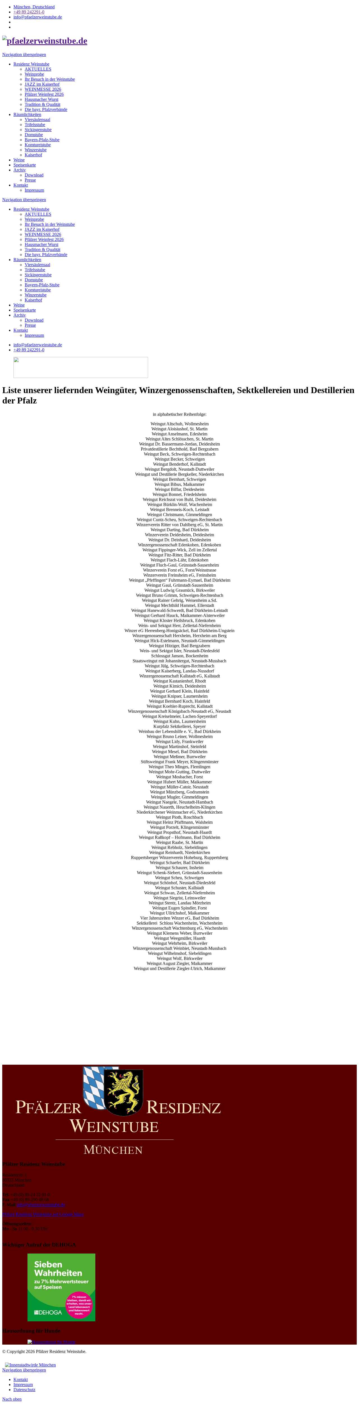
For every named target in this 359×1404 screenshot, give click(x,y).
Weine (19, 305)
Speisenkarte (24, 310)
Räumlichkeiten (27, 259)
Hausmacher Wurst (41, 244)
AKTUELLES (38, 214)
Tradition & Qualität (42, 249)
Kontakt (20, 330)
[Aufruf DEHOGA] (61, 1319)
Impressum (34, 335)
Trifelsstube (35, 269)
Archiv (19, 315)
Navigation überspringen (24, 54)
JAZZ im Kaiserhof (42, 229)
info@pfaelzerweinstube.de (41, 1204)
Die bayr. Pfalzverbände (46, 254)
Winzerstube (36, 295)
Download (34, 320)
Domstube (34, 279)
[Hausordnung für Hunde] (51, 1342)
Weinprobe (34, 219)
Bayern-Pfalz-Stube (42, 284)
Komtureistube (38, 289)
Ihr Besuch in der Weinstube (50, 224)
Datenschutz (24, 1389)
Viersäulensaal (37, 264)
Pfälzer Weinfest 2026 (44, 239)
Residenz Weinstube (31, 209)
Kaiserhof (33, 300)
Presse (30, 325)
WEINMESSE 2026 (43, 234)
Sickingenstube (38, 274)
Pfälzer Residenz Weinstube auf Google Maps (43, 1214)
